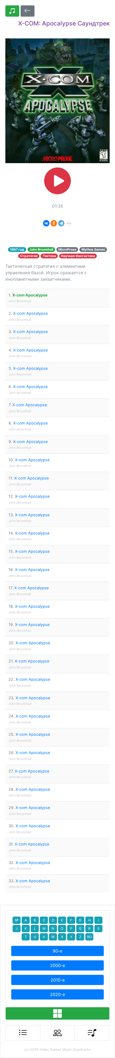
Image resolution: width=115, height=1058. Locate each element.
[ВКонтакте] (46, 223)
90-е (57, 951)
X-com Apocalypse (30, 295)
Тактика (49, 256)
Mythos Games (93, 249)
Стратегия (28, 256)
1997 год (17, 249)
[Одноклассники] (54, 223)
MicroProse (67, 249)
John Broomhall (41, 249)
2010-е (58, 980)
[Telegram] (61, 223)
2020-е (57, 994)
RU (89, 937)
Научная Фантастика (78, 256)
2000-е (57, 965)
